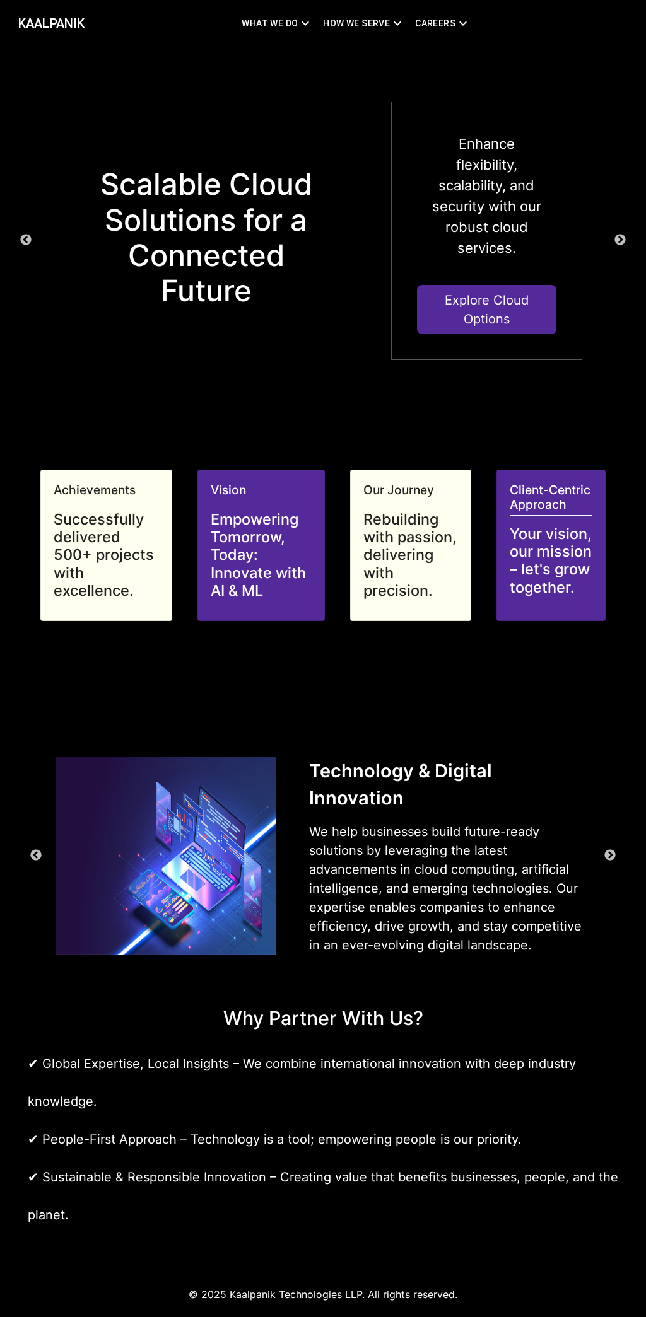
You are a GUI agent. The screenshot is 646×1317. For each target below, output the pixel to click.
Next (620, 240)
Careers (435, 23)
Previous (26, 240)
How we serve (356, 23)
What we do (270, 23)
